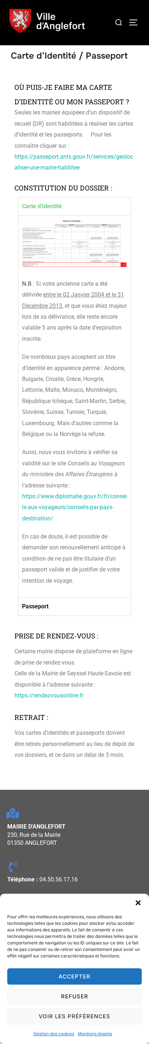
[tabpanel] (74, 406)
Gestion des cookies (53, 1033)
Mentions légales (95, 1033)
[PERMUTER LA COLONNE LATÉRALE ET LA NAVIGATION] (136, 22)
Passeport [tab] (35, 606)
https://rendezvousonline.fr (49, 695)
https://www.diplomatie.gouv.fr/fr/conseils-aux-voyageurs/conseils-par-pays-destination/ (74, 507)
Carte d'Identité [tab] (42, 206)
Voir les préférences (74, 1016)
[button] (138, 902)
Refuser (74, 996)
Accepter (74, 976)
